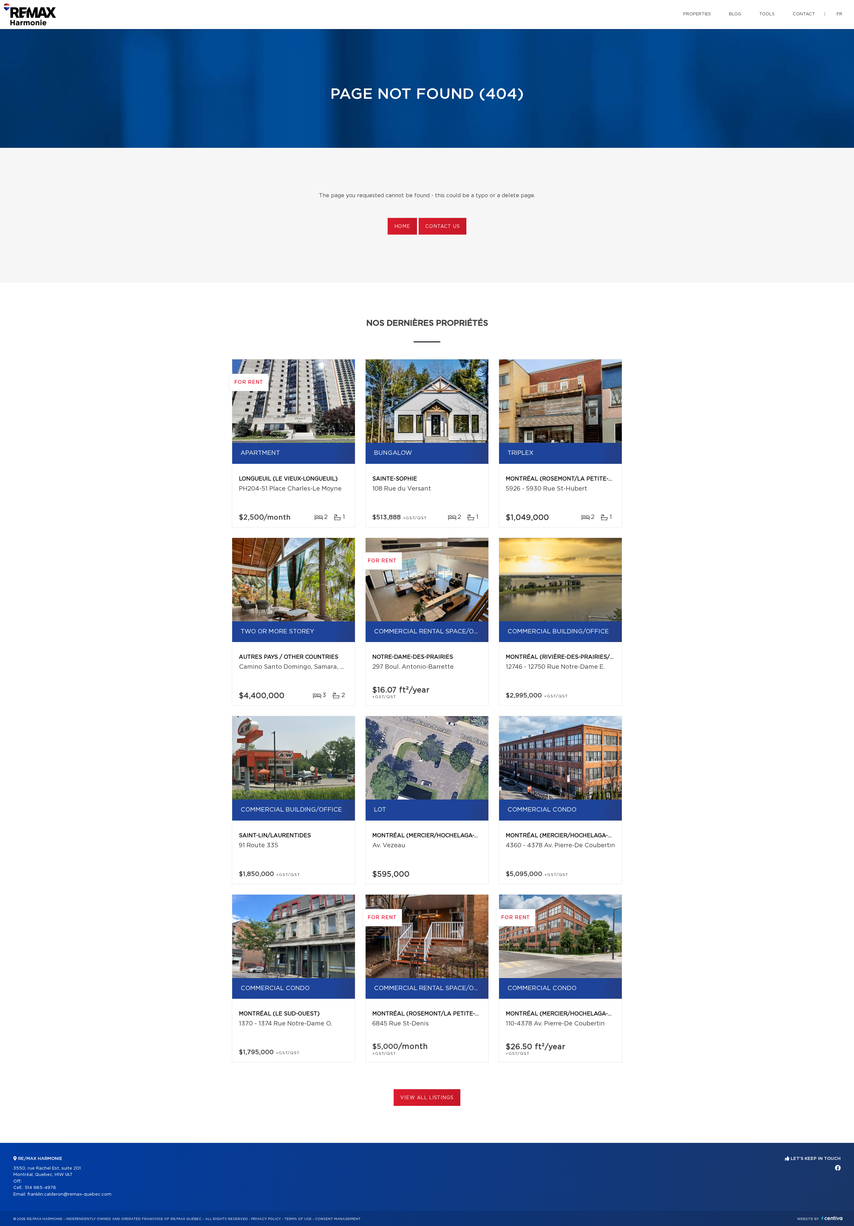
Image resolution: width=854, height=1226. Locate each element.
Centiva (832, 1218)
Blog (735, 14)
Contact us (442, 226)
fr (839, 14)
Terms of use (298, 1219)
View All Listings (426, 1098)
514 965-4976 (40, 1188)
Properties (697, 14)
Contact (804, 14)
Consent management (338, 1219)
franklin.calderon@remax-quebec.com (69, 1194)
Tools (767, 14)
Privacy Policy (266, 1219)
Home (402, 226)
